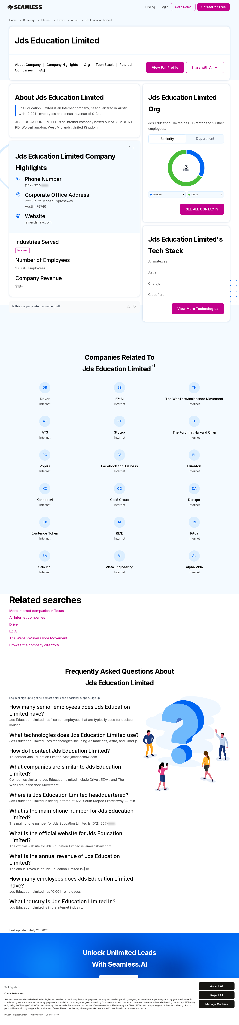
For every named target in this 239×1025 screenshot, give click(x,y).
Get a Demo (183, 7)
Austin (74, 20)
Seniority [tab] (167, 139)
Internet (45, 20)
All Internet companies (27, 617)
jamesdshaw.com (38, 222)
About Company (28, 65)
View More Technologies (197, 309)
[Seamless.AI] (24, 7)
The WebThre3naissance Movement (38, 638)
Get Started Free (213, 7)
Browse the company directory (34, 645)
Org (87, 65)
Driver (14, 624)
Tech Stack (105, 65)
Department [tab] (205, 138)
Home (13, 20)
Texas (61, 20)
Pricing (150, 7)
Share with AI (201, 67)
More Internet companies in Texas (36, 611)
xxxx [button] (44, 185)
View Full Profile (165, 67)
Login (164, 7)
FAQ (42, 70)
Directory (29, 20)
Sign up (95, 697)
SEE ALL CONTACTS (202, 209)
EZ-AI (13, 631)
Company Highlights (62, 65)
